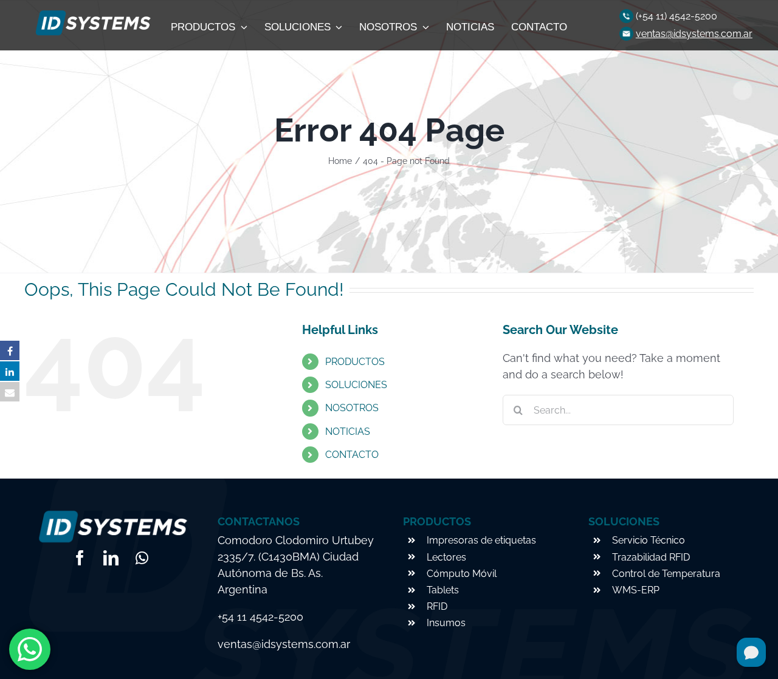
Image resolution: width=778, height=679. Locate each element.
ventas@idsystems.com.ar (694, 33)
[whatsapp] (141, 557)
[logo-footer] (91, 13)
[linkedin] (110, 557)
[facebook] (79, 557)
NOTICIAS (347, 431)
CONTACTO (352, 454)
